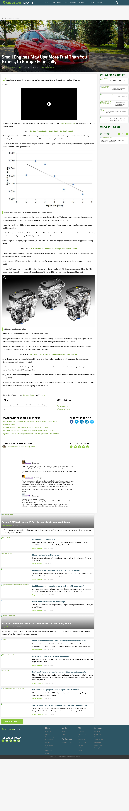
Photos (64, 731)
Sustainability (49, 736)
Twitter (32, 395)
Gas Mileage (41, 404)
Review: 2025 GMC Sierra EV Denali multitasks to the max (56, 570)
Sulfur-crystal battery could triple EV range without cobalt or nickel (59, 705)
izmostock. (78, 756)
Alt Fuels (48, 747)
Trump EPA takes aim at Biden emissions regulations (118, 88)
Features (48, 753)
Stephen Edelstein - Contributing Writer (21, 446)
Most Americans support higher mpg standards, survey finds (116, 111)
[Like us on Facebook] (71, 446)
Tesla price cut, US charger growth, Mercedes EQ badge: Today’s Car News (29, 430)
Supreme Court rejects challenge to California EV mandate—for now (117, 119)
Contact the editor (64, 409)
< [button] (119, 134)
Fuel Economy (19, 404)
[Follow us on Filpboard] (87, 446)
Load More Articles (12, 721)
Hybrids (82, 2)
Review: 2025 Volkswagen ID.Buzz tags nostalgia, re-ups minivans (36, 521)
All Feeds (81, 731)
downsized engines (68, 123)
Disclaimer (97, 742)
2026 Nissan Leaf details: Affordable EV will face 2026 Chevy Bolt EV (37, 623)
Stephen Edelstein (14, 67)
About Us (97, 731)
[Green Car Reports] (18, 2)
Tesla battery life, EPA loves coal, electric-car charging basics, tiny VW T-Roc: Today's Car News (29, 423)
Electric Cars (70, 2)
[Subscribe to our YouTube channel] (83, 446)
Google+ (42, 395)
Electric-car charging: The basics (45, 555)
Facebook (25, 395)
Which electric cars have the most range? (49, 601)
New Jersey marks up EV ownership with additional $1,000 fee (25, 427)
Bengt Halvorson (7, 525)
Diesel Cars (48, 750)
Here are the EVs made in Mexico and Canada (50, 656)
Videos (64, 734)
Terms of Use (98, 739)
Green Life (101, 2)
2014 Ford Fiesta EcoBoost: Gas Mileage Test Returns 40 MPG (53, 248)
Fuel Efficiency (15, 18)
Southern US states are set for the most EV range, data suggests (59, 672)
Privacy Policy (98, 747)
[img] (71, 422)
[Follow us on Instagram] (79, 446)
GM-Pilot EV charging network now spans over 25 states (55, 690)
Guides (91, 2)
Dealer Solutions (67, 742)
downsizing (7, 404)
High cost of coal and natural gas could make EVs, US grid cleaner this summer (30, 433)
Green (6, 410)
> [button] (126, 134)
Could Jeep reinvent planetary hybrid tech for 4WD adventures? (58, 586)
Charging (48, 731)
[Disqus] (49, 483)
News (46, 2)
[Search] (121, 2)
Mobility (48, 734)
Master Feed (82, 734)
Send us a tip (63, 403)
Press (96, 736)
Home (4, 18)
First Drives (57, 2)
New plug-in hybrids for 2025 (44, 539)
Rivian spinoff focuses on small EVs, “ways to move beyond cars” (59, 641)
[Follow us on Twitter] (75, 446)
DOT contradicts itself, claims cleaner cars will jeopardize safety (120, 104)
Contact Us (98, 734)
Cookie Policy (98, 745)
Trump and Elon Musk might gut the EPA (122, 96)
